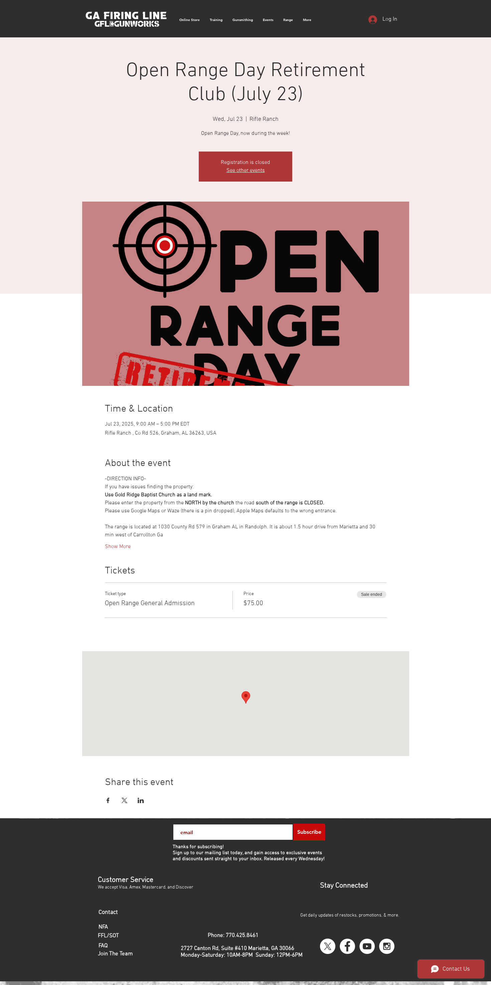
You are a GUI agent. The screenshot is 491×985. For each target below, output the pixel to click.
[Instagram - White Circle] (386, 946)
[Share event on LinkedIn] (141, 800)
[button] (307, 19)
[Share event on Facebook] (108, 800)
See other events (245, 170)
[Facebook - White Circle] (347, 946)
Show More (118, 546)
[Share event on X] (124, 800)
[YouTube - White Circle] (367, 946)
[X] (327, 946)
